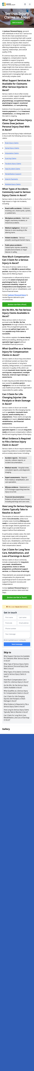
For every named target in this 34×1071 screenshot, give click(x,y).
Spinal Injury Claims (12, 148)
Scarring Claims (10, 158)
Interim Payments (11, 179)
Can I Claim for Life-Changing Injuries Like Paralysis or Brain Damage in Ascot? (14, 698)
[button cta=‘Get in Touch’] (17, 597)
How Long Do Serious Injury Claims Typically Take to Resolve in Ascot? (16, 711)
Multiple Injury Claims (13, 184)
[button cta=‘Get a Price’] (17, 304)
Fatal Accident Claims (12, 169)
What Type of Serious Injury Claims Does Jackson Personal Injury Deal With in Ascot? (16, 666)
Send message (17, 644)
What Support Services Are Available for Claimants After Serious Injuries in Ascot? (17, 658)
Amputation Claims (12, 153)
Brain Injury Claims (12, 143)
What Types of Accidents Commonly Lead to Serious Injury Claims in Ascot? (16, 674)
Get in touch (17, 22)
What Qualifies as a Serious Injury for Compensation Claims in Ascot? (16, 692)
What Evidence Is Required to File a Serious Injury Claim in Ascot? (16, 705)
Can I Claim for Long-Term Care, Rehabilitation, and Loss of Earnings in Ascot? (16, 717)
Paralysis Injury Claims (13, 163)
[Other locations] (25, 4)
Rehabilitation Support (13, 174)
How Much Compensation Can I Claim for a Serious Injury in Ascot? (16, 681)
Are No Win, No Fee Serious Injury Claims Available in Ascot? (16, 686)
